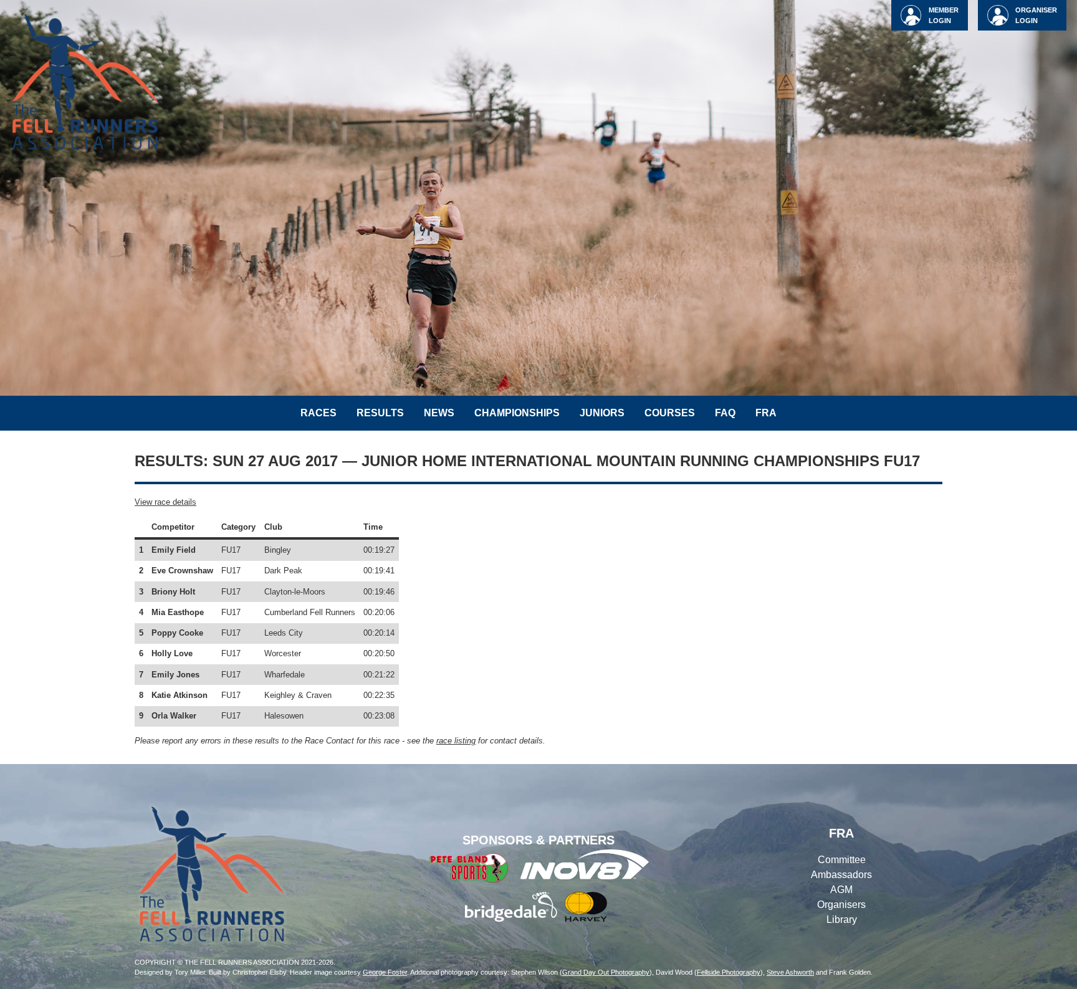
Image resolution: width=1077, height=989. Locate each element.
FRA (766, 413)
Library (841, 919)
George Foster (385, 972)
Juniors (602, 413)
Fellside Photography (728, 972)
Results (380, 413)
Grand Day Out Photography (605, 972)
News (439, 413)
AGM (841, 889)
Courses (669, 413)
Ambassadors (841, 874)
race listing (456, 740)
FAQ (725, 413)
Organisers (841, 904)
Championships (517, 413)
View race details (165, 502)
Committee (842, 859)
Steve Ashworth (790, 972)
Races (318, 413)
